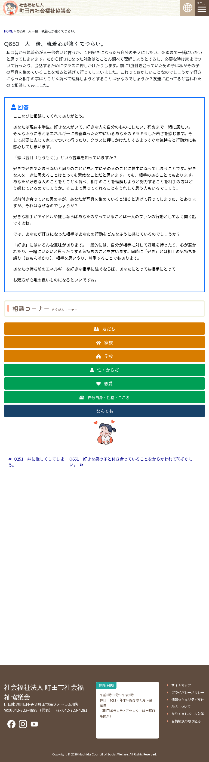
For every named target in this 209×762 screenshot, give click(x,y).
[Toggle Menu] (202, 9)
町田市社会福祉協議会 (45, 8)
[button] (104, 328)
